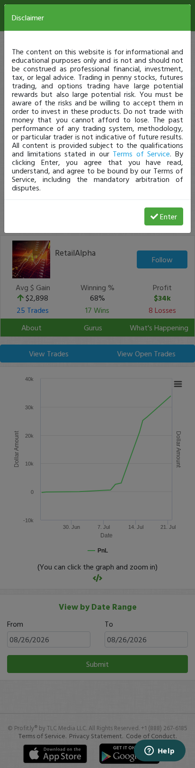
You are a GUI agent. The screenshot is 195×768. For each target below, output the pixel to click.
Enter (168, 216)
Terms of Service (141, 153)
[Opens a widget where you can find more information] (159, 751)
